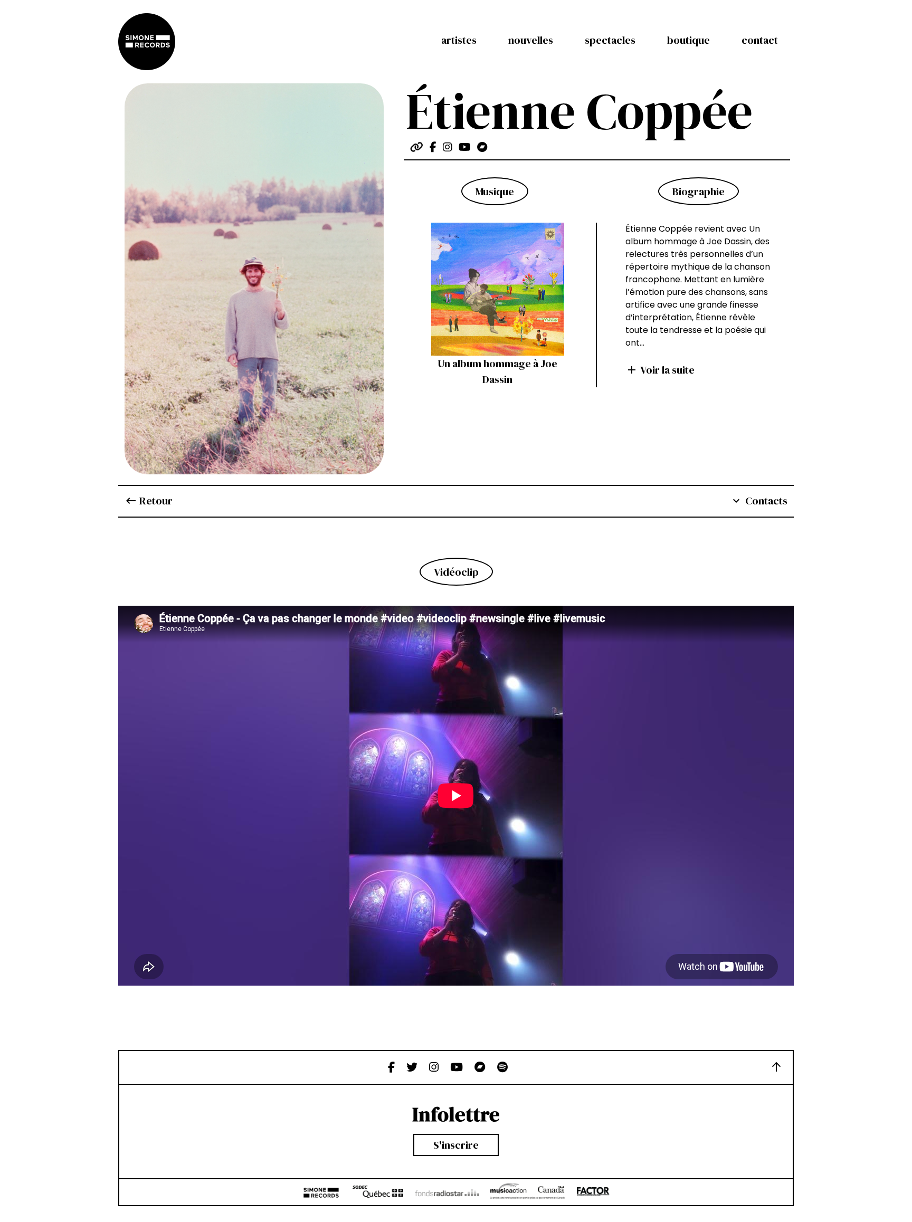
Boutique (688, 40)
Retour (149, 500)
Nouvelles (530, 40)
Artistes (459, 40)
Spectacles (610, 40)
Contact (760, 40)
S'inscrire (456, 1145)
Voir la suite (660, 369)
